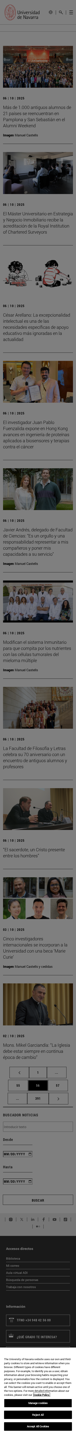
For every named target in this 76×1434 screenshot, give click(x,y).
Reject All (38, 1415)
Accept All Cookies (38, 1426)
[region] (38, 1391)
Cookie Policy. (42, 1395)
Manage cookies (38, 1403)
